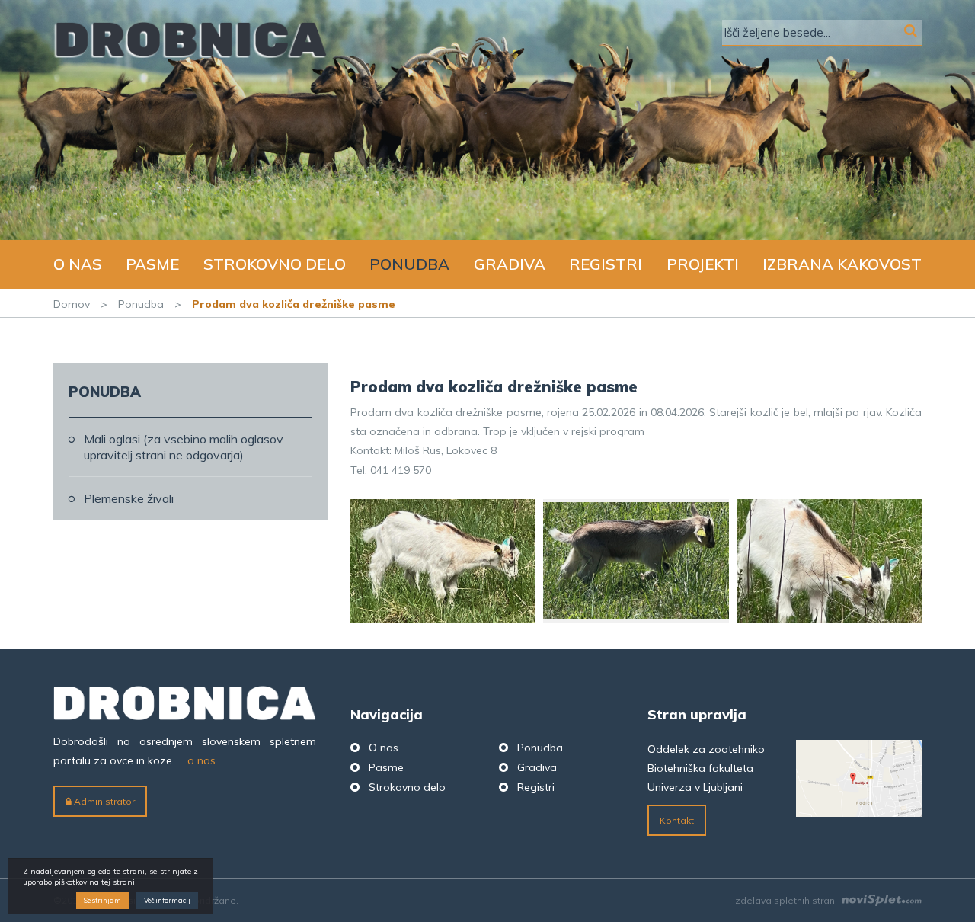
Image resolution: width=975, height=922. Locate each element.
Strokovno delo (274, 264)
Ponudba (409, 264)
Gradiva (509, 264)
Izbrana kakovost (842, 264)
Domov (71, 304)
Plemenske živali (129, 498)
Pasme (152, 264)
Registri (605, 264)
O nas (77, 264)
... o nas (196, 760)
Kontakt (677, 820)
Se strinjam (102, 901)
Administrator (103, 801)
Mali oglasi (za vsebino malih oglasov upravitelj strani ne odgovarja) (183, 447)
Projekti (703, 264)
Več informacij (167, 901)
